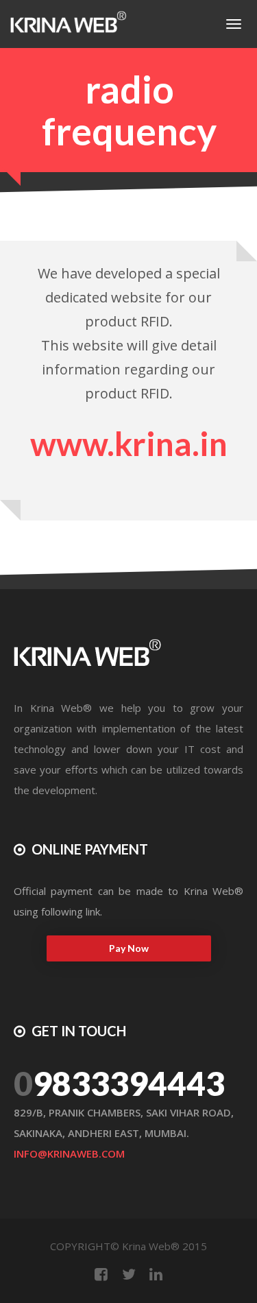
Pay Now (129, 948)
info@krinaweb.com (69, 1153)
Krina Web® (151, 1246)
